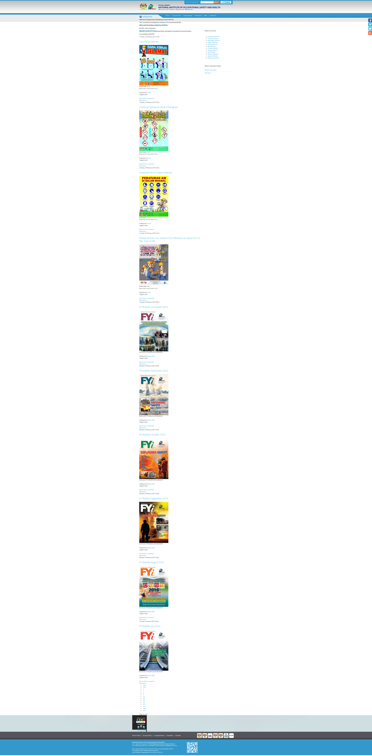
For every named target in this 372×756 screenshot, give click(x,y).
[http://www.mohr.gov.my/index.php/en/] (215, 735)
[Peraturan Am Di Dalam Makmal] (153, 196)
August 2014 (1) (212, 50)
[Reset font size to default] (141, 728)
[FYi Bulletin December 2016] (153, 331)
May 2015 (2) (211, 46)
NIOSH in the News (211, 70)
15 (144, 706)
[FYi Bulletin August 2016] (153, 586)
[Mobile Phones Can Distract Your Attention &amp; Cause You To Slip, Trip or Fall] (153, 265)
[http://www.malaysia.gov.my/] (199, 735)
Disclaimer (170, 735)
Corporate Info (176, 15)
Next (144, 708)
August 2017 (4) (212, 42)
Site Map (178, 735)
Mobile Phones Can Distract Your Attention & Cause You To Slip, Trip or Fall (169, 239)
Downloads (198, 15)
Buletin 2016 (151, 356)
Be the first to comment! (146, 98)
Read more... (143, 100)
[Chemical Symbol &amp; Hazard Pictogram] (153, 130)
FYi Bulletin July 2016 (149, 626)
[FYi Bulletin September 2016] (153, 522)
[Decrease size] (144, 728)
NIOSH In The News (161, 24)
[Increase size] (139, 728)
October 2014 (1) (213, 48)
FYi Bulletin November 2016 (153, 370)
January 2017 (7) (212, 44)
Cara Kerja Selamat (148, 41)
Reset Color (140, 722)
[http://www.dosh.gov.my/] (220, 735)
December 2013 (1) (213, 58)
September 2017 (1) (214, 40)
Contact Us (213, 15)
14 (144, 704)
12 (144, 700)
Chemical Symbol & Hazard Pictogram (158, 107)
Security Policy (147, 735)
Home (167, 15)
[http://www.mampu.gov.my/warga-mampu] (231, 735)
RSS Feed (207, 73)
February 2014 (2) (213, 54)
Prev (144, 687)
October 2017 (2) (213, 38)
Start (144, 685)
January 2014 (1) (212, 56)
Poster (149, 92)
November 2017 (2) (213, 36)
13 (144, 702)
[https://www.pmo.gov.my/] (204, 735)
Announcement (187, 15)
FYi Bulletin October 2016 (152, 434)
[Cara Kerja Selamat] (153, 65)
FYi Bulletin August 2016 (151, 562)
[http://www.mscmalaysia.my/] (210, 735)
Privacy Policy (136, 735)
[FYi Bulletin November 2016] (153, 394)
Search (216, 2)
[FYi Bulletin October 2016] (153, 458)
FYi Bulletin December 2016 (153, 306)
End (144, 710)
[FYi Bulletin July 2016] (153, 650)
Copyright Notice (159, 735)
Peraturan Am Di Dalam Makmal (155, 172)
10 (144, 697)
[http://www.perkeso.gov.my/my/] (226, 735)
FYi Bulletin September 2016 (153, 498)
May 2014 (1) (211, 52)
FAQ (205, 15)
